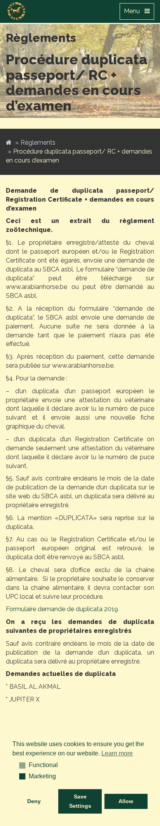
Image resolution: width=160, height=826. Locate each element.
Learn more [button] (117, 753)
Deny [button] (34, 801)
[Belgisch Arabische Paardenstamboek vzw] (16, 9)
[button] (19, 765)
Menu (134, 11)
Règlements (38, 142)
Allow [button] (125, 801)
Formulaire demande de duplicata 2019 (62, 609)
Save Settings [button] (80, 801)
